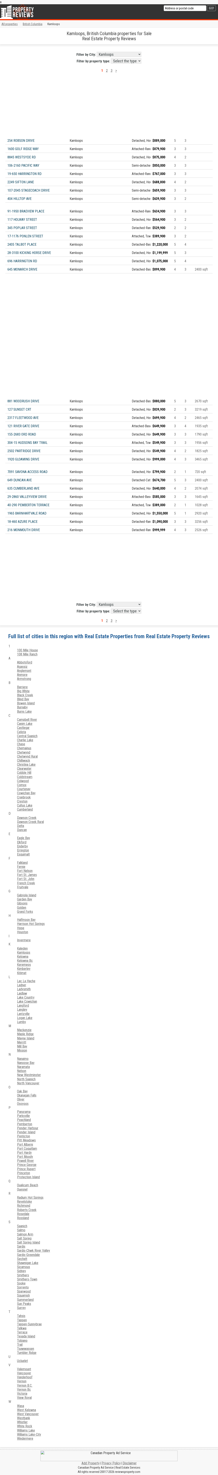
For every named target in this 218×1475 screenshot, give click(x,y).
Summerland (25, 1300)
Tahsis (21, 1316)
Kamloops (23, 952)
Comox (21, 785)
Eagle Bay (23, 838)
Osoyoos (23, 1104)
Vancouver (24, 1373)
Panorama (23, 1112)
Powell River (25, 1161)
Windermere (25, 1438)
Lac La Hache (26, 981)
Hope (20, 928)
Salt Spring (24, 1238)
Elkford (21, 842)
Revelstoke (24, 1202)
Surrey (21, 1308)
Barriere (22, 687)
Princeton (23, 1173)
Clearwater (24, 769)
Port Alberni (25, 1144)
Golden (21, 908)
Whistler (22, 1422)
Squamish (23, 1295)
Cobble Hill (24, 773)
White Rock (24, 1426)
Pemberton (24, 1124)
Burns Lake (24, 712)
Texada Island (26, 1336)
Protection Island (28, 1177)
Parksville (23, 1116)
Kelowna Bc (25, 961)
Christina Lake (26, 765)
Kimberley (23, 969)
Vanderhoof (24, 1377)
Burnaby (22, 707)
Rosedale (23, 1214)
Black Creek (25, 695)
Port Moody (25, 1157)
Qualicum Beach (27, 1185)
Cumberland (25, 809)
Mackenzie (24, 1030)
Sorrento (23, 1287)
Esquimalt (23, 854)
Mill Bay (22, 1046)
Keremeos (24, 965)
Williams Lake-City (29, 1434)
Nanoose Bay (25, 1063)
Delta (20, 826)
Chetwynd (23, 752)
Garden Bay (24, 899)
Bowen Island (26, 703)
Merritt (21, 1042)
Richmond (23, 1206)
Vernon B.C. (24, 1385)
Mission (22, 1050)
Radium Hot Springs (30, 1197)
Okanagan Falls (26, 1095)
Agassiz (22, 667)
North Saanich (26, 1079)
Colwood (23, 781)
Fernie (21, 867)
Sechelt (22, 1259)
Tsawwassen (25, 1349)
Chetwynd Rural (27, 756)
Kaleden (22, 948)
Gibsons (22, 903)
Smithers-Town (27, 1279)
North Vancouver (28, 1083)
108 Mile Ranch (27, 654)
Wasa (20, 1406)
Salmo (21, 1230)
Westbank (23, 1418)
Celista (21, 732)
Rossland (23, 1218)
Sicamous (23, 1267)
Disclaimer (130, 1463)
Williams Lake (26, 1430)
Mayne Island (25, 1038)
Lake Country (25, 997)
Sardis (21, 1246)
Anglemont (24, 671)
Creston (22, 801)
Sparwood (24, 1291)
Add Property (91, 1463)
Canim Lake (24, 724)
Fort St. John (25, 879)
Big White (23, 691)
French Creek (26, 883)
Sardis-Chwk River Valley (33, 1251)
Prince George (26, 1165)
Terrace (22, 1332)
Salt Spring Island (28, 1242)
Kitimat (21, 973)
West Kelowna (26, 1410)
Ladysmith (24, 989)
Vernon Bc (24, 1390)
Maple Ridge (25, 1034)
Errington (23, 850)
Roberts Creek (26, 1210)
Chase (21, 744)
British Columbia (32, 24)
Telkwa (21, 1328)
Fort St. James (27, 875)
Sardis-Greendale (28, 1255)
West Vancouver (28, 1414)
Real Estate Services (128, 1467)
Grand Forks (25, 912)
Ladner (21, 985)
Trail (20, 1345)
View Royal (24, 1398)
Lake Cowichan (27, 1001)
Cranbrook (24, 797)
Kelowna (22, 957)
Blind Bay (23, 699)
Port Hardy (24, 1153)
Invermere (24, 940)
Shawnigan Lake (27, 1263)
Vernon (21, 1381)
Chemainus (24, 748)
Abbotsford (24, 662)
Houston (22, 932)
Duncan (22, 830)
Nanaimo (23, 1059)
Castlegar (23, 728)
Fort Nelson (25, 871)
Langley (22, 1010)
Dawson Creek (26, 818)
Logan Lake (24, 1018)
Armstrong (24, 679)
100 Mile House (27, 650)
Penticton (23, 1136)
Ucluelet (22, 1361)
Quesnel (22, 1189)
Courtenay (23, 789)
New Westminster (29, 1075)
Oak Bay (22, 1091)
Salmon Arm (25, 1234)
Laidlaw (22, 993)
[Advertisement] (109, 107)
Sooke (21, 1283)
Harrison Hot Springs (31, 924)
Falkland (22, 863)
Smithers (23, 1275)
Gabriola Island (26, 895)
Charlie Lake (25, 740)
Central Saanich (27, 736)
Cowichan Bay (26, 793)
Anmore (22, 675)
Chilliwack (23, 760)
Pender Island (26, 1132)
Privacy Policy (111, 1463)
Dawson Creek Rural (30, 822)
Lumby (21, 1022)
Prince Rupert (26, 1169)
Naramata (23, 1067)
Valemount (24, 1369)
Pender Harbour (27, 1128)
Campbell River (27, 720)
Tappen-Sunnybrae (29, 1324)
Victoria (22, 1394)
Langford (23, 1005)
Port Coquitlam (27, 1149)
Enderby (22, 846)
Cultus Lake (24, 805)
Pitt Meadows (26, 1140)
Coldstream (24, 777)
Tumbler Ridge (26, 1353)
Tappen (22, 1320)
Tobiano (22, 1341)
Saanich (22, 1226)
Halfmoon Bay (26, 920)
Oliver (20, 1099)
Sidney (21, 1271)
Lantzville (23, 1014)
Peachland (24, 1120)
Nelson (21, 1071)
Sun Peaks (24, 1304)
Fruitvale (22, 887)
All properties (9, 24)
